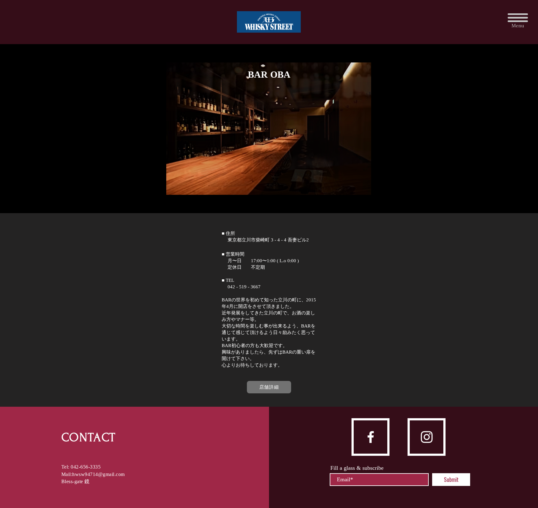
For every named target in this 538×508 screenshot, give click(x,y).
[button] (518, 20)
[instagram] (427, 437)
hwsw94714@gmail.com (98, 474)
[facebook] (371, 437)
